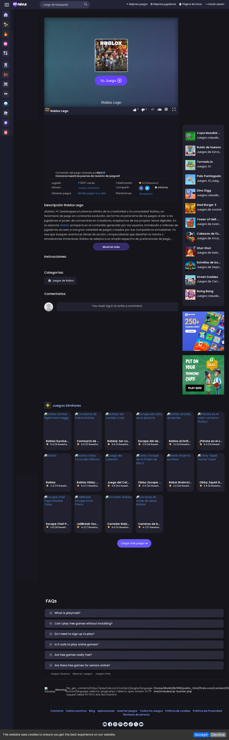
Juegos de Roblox (88, 188)
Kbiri (100, 173)
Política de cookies (177, 711)
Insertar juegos (127, 711)
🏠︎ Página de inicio (190, 4)
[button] (174, 110)
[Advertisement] (27, 66)
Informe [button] (162, 187)
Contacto (57, 711)
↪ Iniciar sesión (215, 4)
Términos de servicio (136, 714)
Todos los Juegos (151, 711)
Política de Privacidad (207, 711)
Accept (201, 734)
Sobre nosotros (76, 711)
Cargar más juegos (133, 543)
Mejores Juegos (82, 673)
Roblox (65, 225)
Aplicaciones (106, 711)
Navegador (146, 193)
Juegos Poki (103, 673)
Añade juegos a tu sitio (92, 193)
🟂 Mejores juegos (137, 4)
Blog (92, 711)
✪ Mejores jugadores (163, 4)
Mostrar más (111, 247)
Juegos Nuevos (60, 673)
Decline (218, 734)
